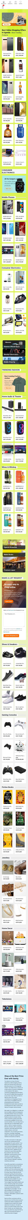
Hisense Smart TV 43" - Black (20, 1061)
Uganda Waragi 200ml (20, 75)
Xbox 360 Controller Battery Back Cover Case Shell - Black (20, 779)
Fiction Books (8, 787)
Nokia (10, 1180)
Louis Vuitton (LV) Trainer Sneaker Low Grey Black (7, 663)
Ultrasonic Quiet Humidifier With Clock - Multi (7, 969)
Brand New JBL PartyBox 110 (20, 437)
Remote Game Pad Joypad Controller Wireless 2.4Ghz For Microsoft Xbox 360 (20, 734)
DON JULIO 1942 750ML (20, 53)
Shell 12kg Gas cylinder (20, 140)
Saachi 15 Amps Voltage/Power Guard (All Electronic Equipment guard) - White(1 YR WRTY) (7, 308)
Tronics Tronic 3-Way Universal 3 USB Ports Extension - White (20, 162)
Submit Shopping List (11, 635)
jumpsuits (19, 1126)
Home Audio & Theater (11, 396)
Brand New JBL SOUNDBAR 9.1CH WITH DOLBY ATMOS (7, 415)
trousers (14, 1125)
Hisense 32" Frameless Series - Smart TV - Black (20, 1018)
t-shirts (10, 1125)
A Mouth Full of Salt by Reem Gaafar (20, 849)
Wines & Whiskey (9, 467)
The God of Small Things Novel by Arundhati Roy (7, 828)
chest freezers (8, 1159)
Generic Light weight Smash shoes (20, 685)
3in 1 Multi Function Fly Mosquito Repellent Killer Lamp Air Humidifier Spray (20, 991)
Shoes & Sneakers (9, 644)
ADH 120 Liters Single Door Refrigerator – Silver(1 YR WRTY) (20, 287)
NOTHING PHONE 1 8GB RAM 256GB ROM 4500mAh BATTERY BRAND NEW (7, 260)
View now (8, 188)
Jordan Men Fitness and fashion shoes (20, 663)
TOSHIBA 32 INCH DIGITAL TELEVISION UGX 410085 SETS (7, 459)
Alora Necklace (19, 898)
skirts (15, 1126)
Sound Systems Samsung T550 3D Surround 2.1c (20, 415)
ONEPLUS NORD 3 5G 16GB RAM (20, 238)
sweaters (10, 1118)
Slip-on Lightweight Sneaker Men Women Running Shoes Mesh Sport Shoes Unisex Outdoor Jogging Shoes (20, 707)
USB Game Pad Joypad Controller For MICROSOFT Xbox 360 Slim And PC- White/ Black (20, 755)
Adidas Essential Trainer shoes (7, 707)
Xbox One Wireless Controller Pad (7, 734)
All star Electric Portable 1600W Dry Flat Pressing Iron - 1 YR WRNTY (7, 330)
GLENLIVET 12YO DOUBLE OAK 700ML (7, 529)
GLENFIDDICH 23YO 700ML (7, 508)
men (21, 1120)
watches (7, 1133)
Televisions (7, 999)
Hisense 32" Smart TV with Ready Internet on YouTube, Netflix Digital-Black (7, 1018)
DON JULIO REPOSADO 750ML (7, 140)
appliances (16, 1149)
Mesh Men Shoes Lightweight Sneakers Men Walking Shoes (7, 685)
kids (12, 1122)
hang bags (17, 1133)
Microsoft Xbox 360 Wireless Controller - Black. (7, 757)
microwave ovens (9, 1157)
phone (15, 1165)
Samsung (14, 1180)
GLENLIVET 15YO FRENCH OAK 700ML (20, 529)
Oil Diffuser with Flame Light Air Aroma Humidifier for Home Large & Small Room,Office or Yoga (20, 947)
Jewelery (5, 858)
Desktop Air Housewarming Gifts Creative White (7, 947)
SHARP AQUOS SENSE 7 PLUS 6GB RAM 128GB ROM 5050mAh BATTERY (7, 97)
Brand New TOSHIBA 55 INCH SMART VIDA (20, 459)
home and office (17, 1151)
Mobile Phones (8, 197)
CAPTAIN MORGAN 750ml (20, 97)
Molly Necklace (19, 920)
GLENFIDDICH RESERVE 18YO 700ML (20, 508)
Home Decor (7, 928)
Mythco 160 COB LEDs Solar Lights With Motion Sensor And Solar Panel (20, 330)
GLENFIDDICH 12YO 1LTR (7, 486)
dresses (11, 1126)
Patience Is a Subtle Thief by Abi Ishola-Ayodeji (7, 806)
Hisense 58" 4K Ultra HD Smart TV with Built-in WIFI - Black (20, 1040)
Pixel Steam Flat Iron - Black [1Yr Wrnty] (20, 308)
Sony (12, 1182)
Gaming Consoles (9, 715)
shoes (6, 1118)
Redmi (19, 1182)
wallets (6, 1135)
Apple (9, 1182)
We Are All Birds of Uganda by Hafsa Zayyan (7, 849)
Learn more (8, 601)
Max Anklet (18, 877)
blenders (15, 1159)
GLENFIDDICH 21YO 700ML (20, 486)
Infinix (18, 1180)
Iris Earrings (6, 877)
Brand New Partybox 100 (7, 437)
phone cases (20, 1193)
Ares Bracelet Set (7, 898)
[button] (3, 19)
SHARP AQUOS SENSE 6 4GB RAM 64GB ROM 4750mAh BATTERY (7, 75)
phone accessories (9, 1192)
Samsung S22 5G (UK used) (20, 118)
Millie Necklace (6, 920)
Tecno (6, 1182)
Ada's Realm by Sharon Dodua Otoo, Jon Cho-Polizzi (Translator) (20, 806)
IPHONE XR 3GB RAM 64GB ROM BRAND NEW (7, 238)
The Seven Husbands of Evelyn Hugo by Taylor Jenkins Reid (20, 828)
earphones (8, 1195)
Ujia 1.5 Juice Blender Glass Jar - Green (7, 287)
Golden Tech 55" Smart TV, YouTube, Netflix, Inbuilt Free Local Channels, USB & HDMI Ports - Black (7, 1061)
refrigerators (17, 1157)
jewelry (15, 1118)
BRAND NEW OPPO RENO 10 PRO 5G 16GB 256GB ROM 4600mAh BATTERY (7, 216)
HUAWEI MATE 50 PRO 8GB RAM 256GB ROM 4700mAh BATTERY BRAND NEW (20, 260)
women (6, 1122)
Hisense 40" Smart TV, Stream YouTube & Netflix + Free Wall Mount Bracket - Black (7, 1040)
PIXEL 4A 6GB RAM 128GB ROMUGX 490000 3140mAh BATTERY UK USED (20, 216)
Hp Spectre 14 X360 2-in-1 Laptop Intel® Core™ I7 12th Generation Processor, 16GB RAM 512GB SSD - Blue (7, 162)
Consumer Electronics (11, 268)
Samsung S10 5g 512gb (7, 53)
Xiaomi (16, 1182)
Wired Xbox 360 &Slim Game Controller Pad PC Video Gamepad (7, 779)
